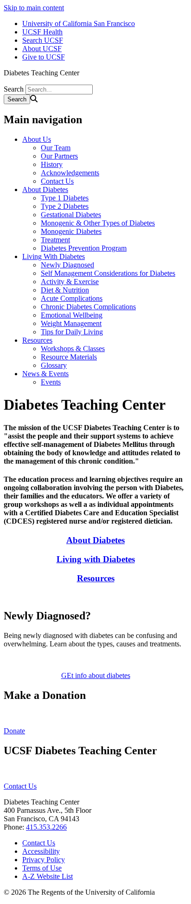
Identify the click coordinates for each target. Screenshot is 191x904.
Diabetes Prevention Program (84, 248)
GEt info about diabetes (95, 675)
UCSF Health (42, 32)
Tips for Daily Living (72, 332)
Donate (14, 731)
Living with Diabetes (96, 559)
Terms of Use (42, 868)
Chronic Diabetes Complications (88, 307)
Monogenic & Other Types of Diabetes (98, 223)
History (52, 164)
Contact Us (57, 181)
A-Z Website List (47, 876)
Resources (37, 340)
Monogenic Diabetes (71, 231)
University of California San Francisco (78, 23)
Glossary (54, 365)
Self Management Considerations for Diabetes (108, 273)
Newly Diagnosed (67, 265)
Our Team (55, 148)
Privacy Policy (43, 860)
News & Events (45, 374)
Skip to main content (34, 8)
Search (14, 89)
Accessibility (41, 851)
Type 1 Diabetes (65, 198)
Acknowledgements (70, 173)
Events (51, 382)
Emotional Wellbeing (71, 315)
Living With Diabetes (53, 256)
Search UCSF (42, 40)
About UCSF (42, 49)
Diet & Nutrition (65, 290)
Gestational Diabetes (71, 215)
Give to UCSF (43, 57)
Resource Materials (69, 357)
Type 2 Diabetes (65, 206)
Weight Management (71, 323)
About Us (36, 139)
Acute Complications (71, 298)
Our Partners (59, 156)
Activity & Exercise (70, 282)
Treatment (55, 240)
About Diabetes (45, 189)
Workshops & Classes (73, 348)
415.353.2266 (46, 827)
